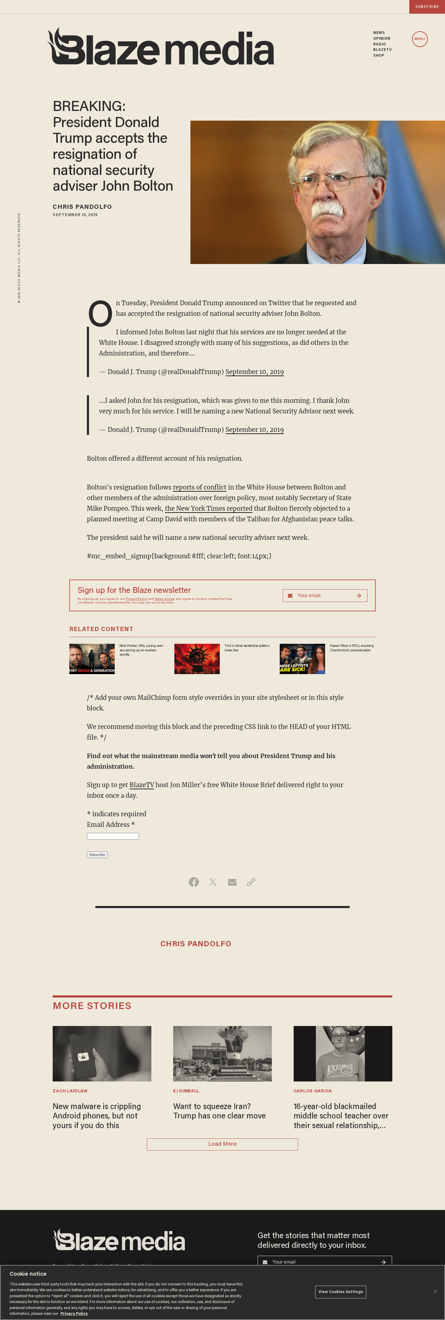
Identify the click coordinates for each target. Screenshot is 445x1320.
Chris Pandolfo (82, 207)
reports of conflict (199, 487)
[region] (222, 1292)
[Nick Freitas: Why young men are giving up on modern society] (92, 658)
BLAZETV (382, 50)
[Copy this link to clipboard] (251, 882)
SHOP (378, 56)
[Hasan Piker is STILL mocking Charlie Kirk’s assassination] (302, 658)
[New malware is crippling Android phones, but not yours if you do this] (102, 1052)
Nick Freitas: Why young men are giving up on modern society (141, 650)
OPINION (382, 39)
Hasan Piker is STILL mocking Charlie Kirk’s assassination (352, 648)
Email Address (111, 824)
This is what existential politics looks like (247, 648)
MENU (419, 39)
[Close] (435, 1291)
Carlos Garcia (313, 1091)
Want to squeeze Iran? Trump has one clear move (219, 1112)
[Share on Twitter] (213, 882)
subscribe (427, 7)
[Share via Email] (232, 882)
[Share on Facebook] (194, 882)
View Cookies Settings (340, 1292)
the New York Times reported (208, 508)
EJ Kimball (186, 1091)
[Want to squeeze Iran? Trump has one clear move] (222, 1052)
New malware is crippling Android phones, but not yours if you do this (97, 1116)
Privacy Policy (136, 599)
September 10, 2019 (255, 372)
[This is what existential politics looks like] (197, 658)
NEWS (379, 33)
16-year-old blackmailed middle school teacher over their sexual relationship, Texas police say (341, 1117)
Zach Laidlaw (70, 1091)
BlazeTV (142, 785)
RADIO (379, 44)
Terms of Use (164, 599)
